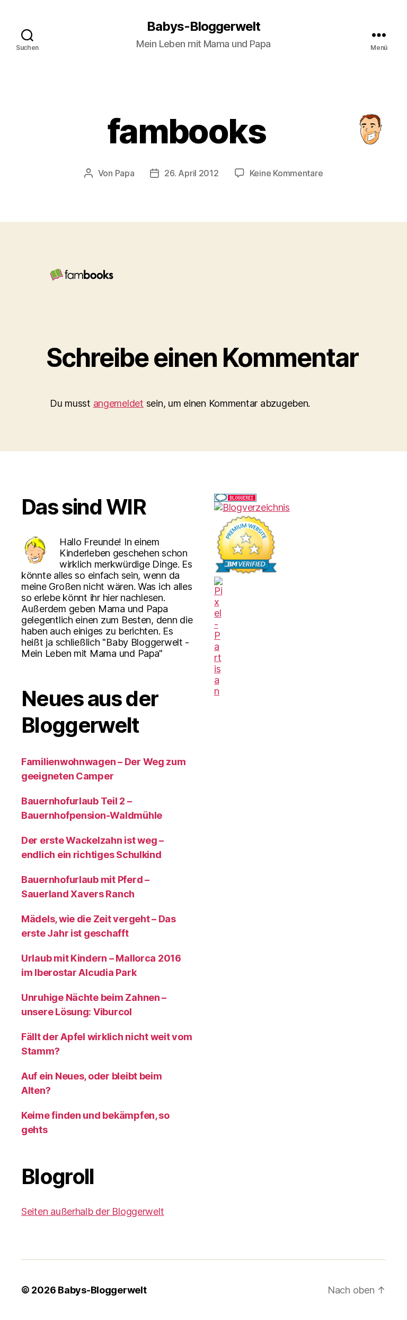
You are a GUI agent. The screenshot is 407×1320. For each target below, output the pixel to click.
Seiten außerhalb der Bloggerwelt (92, 1211)
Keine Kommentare (286, 173)
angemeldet (118, 403)
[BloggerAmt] (300, 507)
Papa (125, 173)
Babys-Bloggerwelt (203, 26)
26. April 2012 (191, 173)
